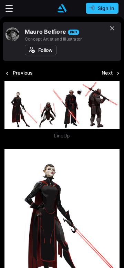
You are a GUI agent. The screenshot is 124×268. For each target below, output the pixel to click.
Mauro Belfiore (45, 31)
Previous (23, 73)
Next (107, 73)
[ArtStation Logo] (62, 8)
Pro (73, 32)
